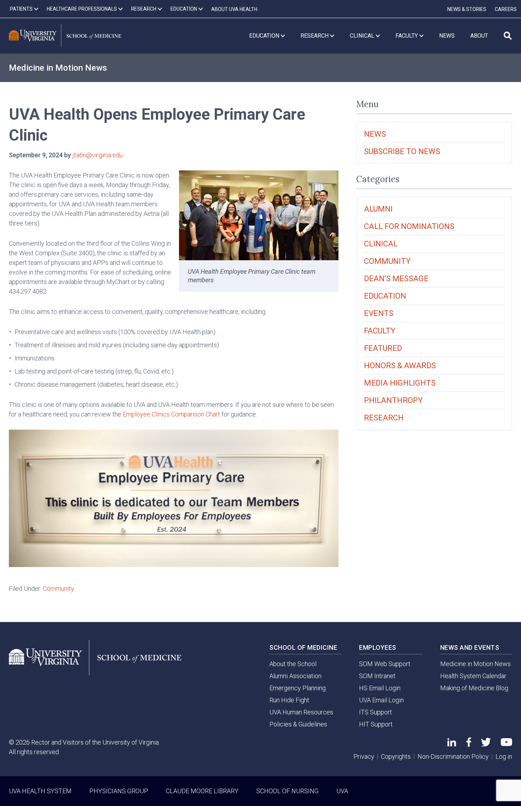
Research (384, 417)
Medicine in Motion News (58, 68)
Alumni (378, 209)
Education (385, 296)
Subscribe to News (402, 151)
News (375, 134)
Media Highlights (400, 383)
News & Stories (466, 9)
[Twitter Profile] (486, 744)
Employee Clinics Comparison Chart (171, 414)
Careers (506, 9)
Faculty (380, 330)
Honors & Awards (400, 365)
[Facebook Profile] (468, 744)
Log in (503, 756)
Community (58, 588)
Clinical (381, 243)
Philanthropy (393, 400)
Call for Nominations (409, 226)
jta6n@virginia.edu (97, 155)
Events (378, 313)
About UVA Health (234, 9)
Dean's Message (396, 278)
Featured (383, 348)
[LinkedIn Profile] (451, 744)
